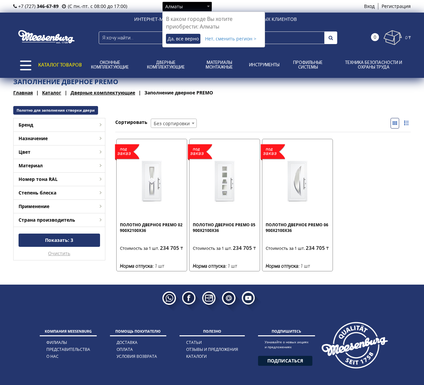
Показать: (59, 240)
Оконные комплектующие (110, 65)
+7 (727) (38, 6)
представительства (68, 349)
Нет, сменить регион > (230, 38)
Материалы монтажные (219, 65)
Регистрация (396, 6)
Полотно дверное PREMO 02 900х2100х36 (151, 227)
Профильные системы (308, 65)
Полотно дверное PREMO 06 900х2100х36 (297, 227)
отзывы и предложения (212, 349)
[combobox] (187, 6)
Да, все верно (183, 38)
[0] (393, 37)
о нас (52, 356)
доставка (127, 342)
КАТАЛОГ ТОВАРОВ (60, 65)
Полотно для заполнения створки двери (56, 110)
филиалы (56, 342)
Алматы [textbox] (174, 6)
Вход (369, 6)
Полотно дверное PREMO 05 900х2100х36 (224, 227)
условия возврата (137, 356)
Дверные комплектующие (166, 65)
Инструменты (264, 65)
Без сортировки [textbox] (172, 123)
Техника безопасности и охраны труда (373, 65)
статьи (194, 342)
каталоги (196, 356)
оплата (125, 349)
